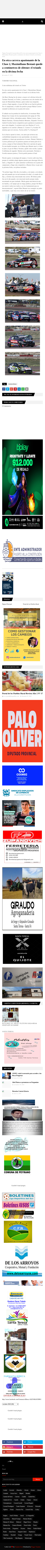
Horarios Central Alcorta (20, 1091)
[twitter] (33, 1442)
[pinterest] (33, 1447)
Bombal (28, 1493)
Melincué (18, 1522)
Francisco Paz (19, 1509)
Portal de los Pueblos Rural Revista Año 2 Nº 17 (22, 693)
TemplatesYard (18, 1547)
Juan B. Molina (14, 1515)
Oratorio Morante (16, 1525)
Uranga (20, 1535)
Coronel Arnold (18, 1503)
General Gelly (29, 1509)
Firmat (11, 1509)
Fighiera (5, 1509)
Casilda (24, 1496)
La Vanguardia (30, 1515)
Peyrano (23, 1528)
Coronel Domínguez (8, 1506)
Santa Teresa (12, 1532)
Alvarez (33, 1490)
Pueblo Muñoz (37, 1528)
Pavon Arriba (27, 1525)
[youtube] (12, 1452)
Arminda (5, 1493)
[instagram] (12, 1447)
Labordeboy (6, 1519)
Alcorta (26, 1490)
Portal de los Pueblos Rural (31, 604)
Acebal (5, 1490)
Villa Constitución (8, 1538)
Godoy (37, 1509)
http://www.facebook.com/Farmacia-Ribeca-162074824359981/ (21, 1399)
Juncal (22, 1515)
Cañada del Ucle (7, 1500)
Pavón (35, 1525)
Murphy (35, 1522)
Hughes (5, 1515)
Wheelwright (28, 1538)
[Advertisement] (22, 37)
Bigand (21, 1493)
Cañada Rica (31, 1496)
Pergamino (15, 1528)
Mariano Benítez (27, 1519)
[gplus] (33, 1452)
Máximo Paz (6, 1525)
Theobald (13, 1535)
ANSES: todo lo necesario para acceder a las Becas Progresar (26, 1075)
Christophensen (7, 1503)
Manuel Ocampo (16, 1519)
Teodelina (5, 1535)
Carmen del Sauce (8, 1496)
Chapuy (29, 1500)
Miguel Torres (27, 1522)
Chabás (22, 1500)
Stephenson (32, 1532)
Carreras (17, 1496)
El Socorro (30, 1506)
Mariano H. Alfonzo (8, 1522)
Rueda (5, 1532)
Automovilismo (16, 53)
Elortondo (38, 1506)
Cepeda (16, 1500)
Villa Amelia (38, 1535)
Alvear (39, 1490)
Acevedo (11, 1490)
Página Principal (6, 53)
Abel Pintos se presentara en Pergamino (25, 1082)
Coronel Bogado (28, 1503)
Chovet (35, 1500)
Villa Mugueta (18, 1538)
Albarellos (19, 1490)
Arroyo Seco (13, 1493)
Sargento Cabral (22, 1532)
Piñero (29, 1528)
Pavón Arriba (6, 1528)
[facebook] (12, 1442)
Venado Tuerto (28, 1535)
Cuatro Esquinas (20, 1506)
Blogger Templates (36, 1547)
